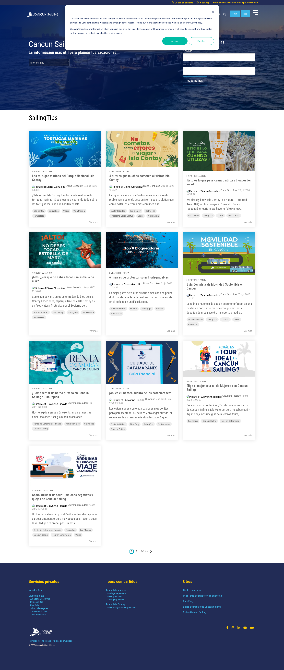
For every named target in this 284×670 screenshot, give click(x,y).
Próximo (145, 551)
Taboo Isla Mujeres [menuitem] (39, 608)
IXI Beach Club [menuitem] (37, 602)
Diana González (74, 185)
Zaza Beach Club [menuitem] (38, 614)
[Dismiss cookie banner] (213, 12)
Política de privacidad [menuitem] (62, 641)
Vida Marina (79, 211)
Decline (201, 41)
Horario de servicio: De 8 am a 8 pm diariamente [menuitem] (235, 2)
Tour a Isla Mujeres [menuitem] (116, 590)
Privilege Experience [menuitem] (116, 593)
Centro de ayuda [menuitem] (192, 590)
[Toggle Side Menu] (255, 12)
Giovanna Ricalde (77, 403)
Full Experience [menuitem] (114, 596)
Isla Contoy (39, 211)
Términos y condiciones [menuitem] (40, 641)
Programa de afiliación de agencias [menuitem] (202, 595)
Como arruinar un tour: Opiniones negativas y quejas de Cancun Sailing (62, 497)
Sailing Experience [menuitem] (115, 599)
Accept (175, 41)
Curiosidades (164, 424)
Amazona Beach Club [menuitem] (40, 599)
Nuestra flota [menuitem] (35, 590)
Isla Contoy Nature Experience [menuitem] (121, 607)
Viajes (66, 211)
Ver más (93, 222)
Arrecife (159, 308)
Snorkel (133, 308)
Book (235, 14)
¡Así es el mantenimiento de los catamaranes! (140, 393)
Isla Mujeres (85, 530)
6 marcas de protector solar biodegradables (139, 277)
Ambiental (193, 324)
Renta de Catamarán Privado (47, 424)
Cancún (225, 319)
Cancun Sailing (41, 428)
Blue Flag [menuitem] (188, 601)
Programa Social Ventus (122, 216)
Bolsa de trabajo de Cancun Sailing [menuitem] (202, 606)
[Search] (224, 14)
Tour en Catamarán (230, 421)
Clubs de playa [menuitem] (36, 595)
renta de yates (73, 424)
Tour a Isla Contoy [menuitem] (115, 604)
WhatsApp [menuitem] (204, 3)
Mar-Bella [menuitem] (34, 605)
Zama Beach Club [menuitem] (38, 611)
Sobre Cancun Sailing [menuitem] (194, 612)
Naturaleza (39, 216)
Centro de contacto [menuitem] (183, 3)
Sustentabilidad (118, 211)
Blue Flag (134, 424)
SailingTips (54, 211)
